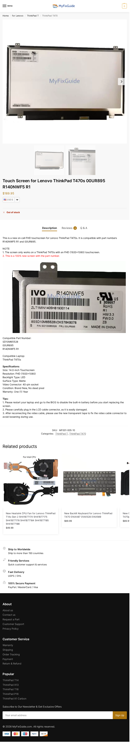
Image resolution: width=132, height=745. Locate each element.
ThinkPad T (33, 15)
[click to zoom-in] (65, 81)
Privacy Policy (11, 628)
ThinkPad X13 (11, 684)
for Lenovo (17, 15)
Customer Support (13, 624)
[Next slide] (121, 81)
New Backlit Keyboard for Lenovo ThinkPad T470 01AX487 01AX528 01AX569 (88, 515)
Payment (8, 659)
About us (8, 610)
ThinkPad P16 (11, 694)
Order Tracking (11, 654)
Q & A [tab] (83, 228)
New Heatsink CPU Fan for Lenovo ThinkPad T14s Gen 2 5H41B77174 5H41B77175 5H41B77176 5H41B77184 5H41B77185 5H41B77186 (30, 518)
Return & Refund (12, 663)
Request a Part (11, 619)
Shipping (8, 649)
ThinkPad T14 (11, 680)
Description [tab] (49, 228)
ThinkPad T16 (11, 689)
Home (6, 15)
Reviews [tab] (69, 228)
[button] (124, 6)
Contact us (9, 614)
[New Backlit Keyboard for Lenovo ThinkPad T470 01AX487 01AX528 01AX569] (89, 480)
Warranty (8, 645)
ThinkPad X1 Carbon (14, 698)
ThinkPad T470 (77, 433)
